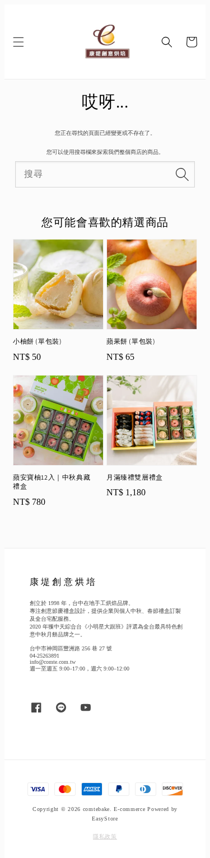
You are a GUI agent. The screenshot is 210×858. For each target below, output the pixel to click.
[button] (18, 42)
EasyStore (105, 818)
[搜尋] (182, 174)
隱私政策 (105, 836)
